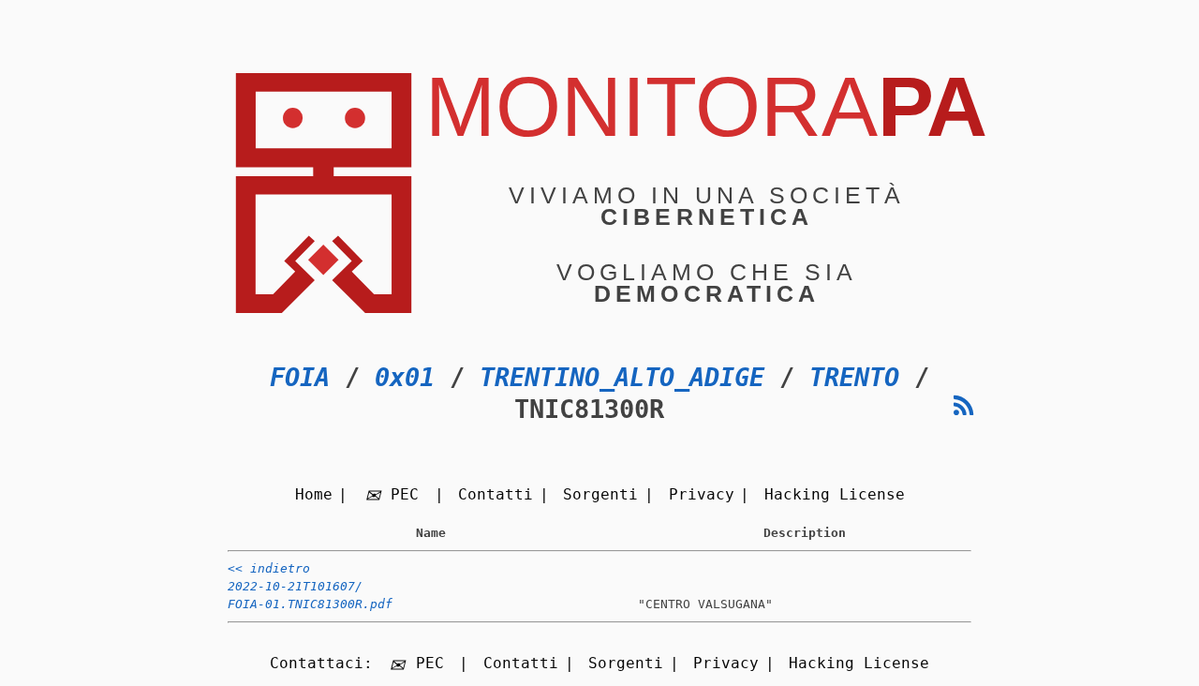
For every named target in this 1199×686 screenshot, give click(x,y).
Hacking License (834, 494)
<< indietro (269, 568)
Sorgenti (600, 494)
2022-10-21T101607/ (295, 586)
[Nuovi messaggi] (964, 406)
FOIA (300, 377)
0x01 (405, 377)
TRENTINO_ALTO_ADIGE (622, 377)
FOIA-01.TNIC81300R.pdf (310, 604)
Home (314, 494)
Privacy (701, 494)
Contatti (495, 494)
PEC (404, 494)
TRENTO (854, 377)
